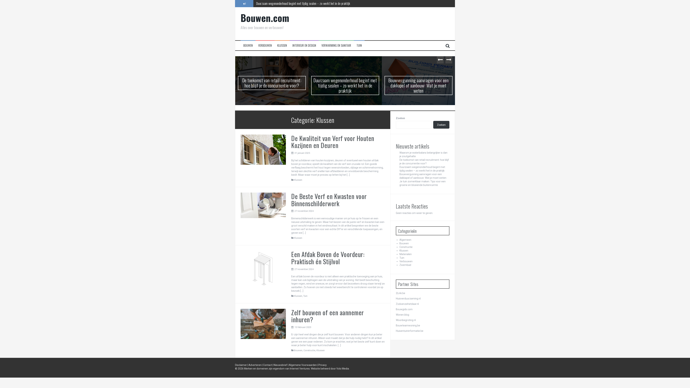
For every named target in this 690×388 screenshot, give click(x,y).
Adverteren (255, 365)
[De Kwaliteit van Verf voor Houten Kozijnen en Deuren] (263, 149)
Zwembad (405, 265)
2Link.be (400, 293)
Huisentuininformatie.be (409, 330)
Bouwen (248, 45)
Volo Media (342, 368)
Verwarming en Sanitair (336, 45)
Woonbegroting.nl (406, 320)
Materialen (405, 254)
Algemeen (405, 239)
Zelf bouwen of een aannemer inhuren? (327, 316)
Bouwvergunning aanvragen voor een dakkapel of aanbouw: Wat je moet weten (345, 85)
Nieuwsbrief (281, 365)
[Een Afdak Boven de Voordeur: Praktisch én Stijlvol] (263, 269)
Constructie (309, 350)
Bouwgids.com (404, 309)
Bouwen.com (265, 18)
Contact (268, 365)
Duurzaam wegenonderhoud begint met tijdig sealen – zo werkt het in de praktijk (303, 3)
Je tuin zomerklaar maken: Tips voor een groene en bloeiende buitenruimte (418, 83)
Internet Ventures (300, 368)
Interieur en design (304, 45)
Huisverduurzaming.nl (408, 298)
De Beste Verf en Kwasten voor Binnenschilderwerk (329, 199)
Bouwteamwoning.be (408, 325)
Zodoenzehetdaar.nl (407, 303)
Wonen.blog (402, 314)
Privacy (322, 365)
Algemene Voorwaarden (303, 365)
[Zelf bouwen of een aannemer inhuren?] (263, 323)
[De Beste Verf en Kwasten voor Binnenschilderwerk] (263, 205)
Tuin (359, 45)
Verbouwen (265, 45)
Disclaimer (241, 365)
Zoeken (400, 118)
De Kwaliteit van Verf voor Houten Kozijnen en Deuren (332, 141)
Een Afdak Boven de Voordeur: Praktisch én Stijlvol (327, 257)
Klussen (282, 45)
